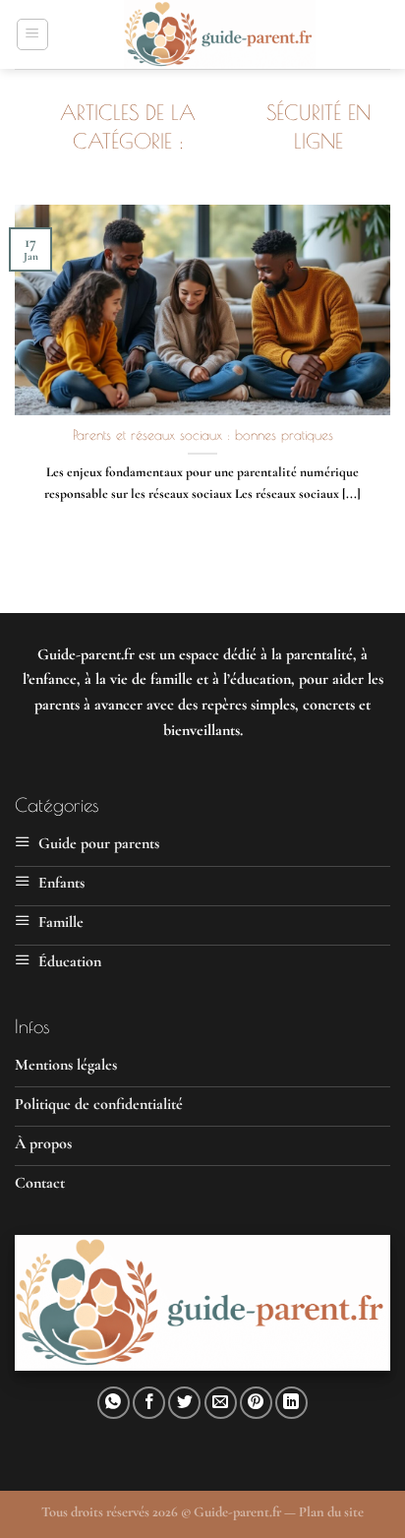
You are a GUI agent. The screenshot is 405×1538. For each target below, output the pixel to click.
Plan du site (331, 1512)
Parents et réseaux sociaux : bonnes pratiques (203, 435)
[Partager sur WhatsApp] (113, 1402)
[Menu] (32, 34)
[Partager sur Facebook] (149, 1402)
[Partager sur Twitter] (184, 1402)
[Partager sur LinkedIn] (291, 1402)
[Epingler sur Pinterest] (256, 1402)
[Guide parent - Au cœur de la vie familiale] (220, 34)
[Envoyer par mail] (220, 1402)
